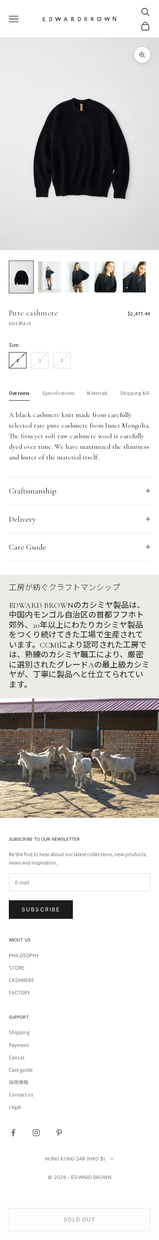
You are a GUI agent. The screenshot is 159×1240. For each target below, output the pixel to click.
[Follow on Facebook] (13, 1132)
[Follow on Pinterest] (59, 1132)
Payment (19, 1044)
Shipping (19, 1031)
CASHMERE (21, 979)
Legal (15, 1106)
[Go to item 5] (134, 277)
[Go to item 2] (49, 277)
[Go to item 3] (77, 277)
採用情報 (18, 1081)
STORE (16, 967)
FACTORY (19, 992)
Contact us (21, 1094)
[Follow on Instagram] (36, 1132)
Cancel (16, 1057)
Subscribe (41, 909)
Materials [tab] (97, 393)
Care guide (21, 1069)
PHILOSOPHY (24, 955)
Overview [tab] (19, 393)
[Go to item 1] (21, 277)
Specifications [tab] (58, 393)
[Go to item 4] (106, 277)
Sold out (79, 1219)
